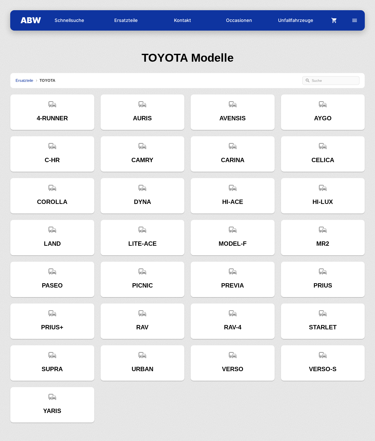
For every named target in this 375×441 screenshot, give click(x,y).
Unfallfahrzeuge (295, 20)
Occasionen (239, 20)
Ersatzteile (126, 20)
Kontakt (182, 20)
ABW (30, 20)
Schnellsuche (69, 20)
